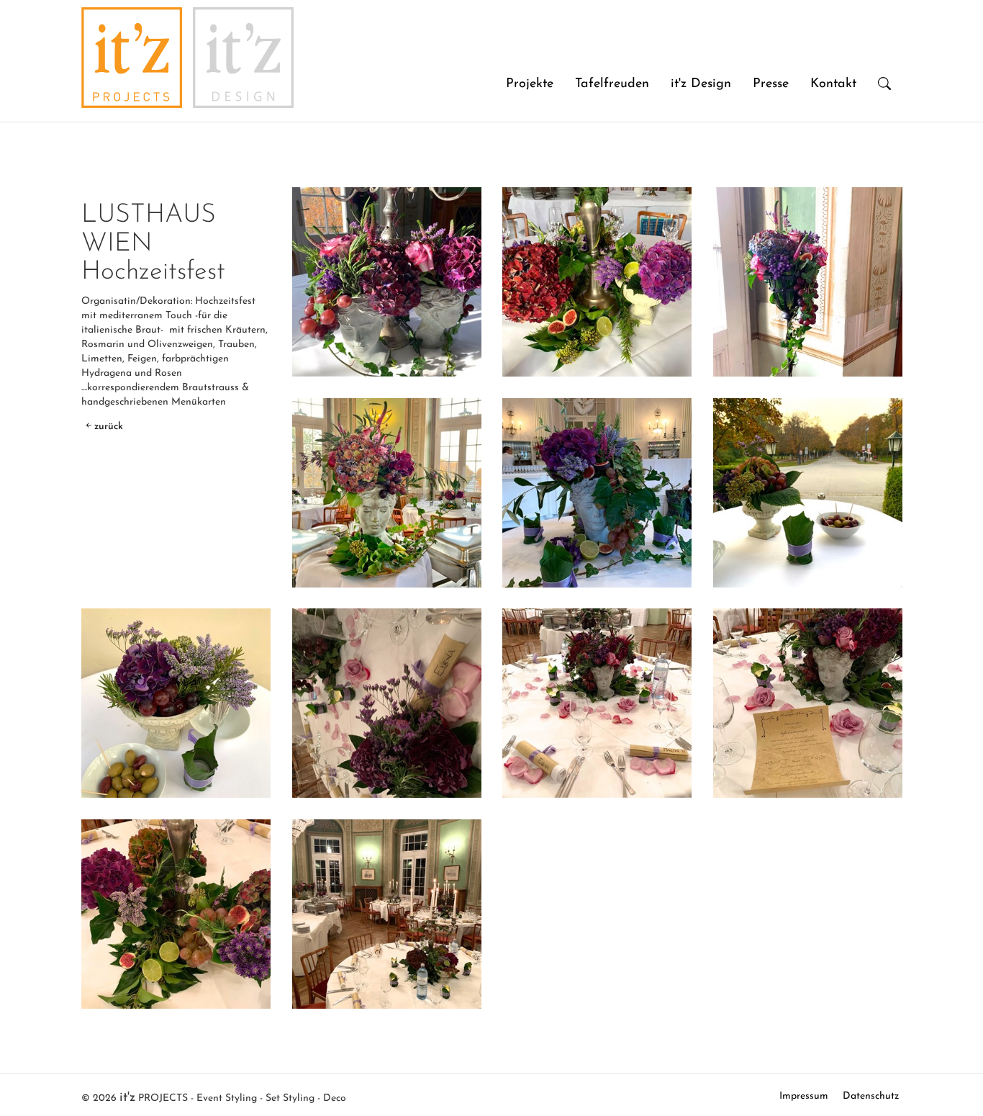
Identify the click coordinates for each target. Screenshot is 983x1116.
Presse (771, 84)
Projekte (529, 84)
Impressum (803, 1096)
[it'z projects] (132, 18)
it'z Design (701, 84)
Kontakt (833, 84)
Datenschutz (871, 1096)
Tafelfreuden (612, 84)
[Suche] (884, 85)
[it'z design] (243, 18)
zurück (108, 426)
